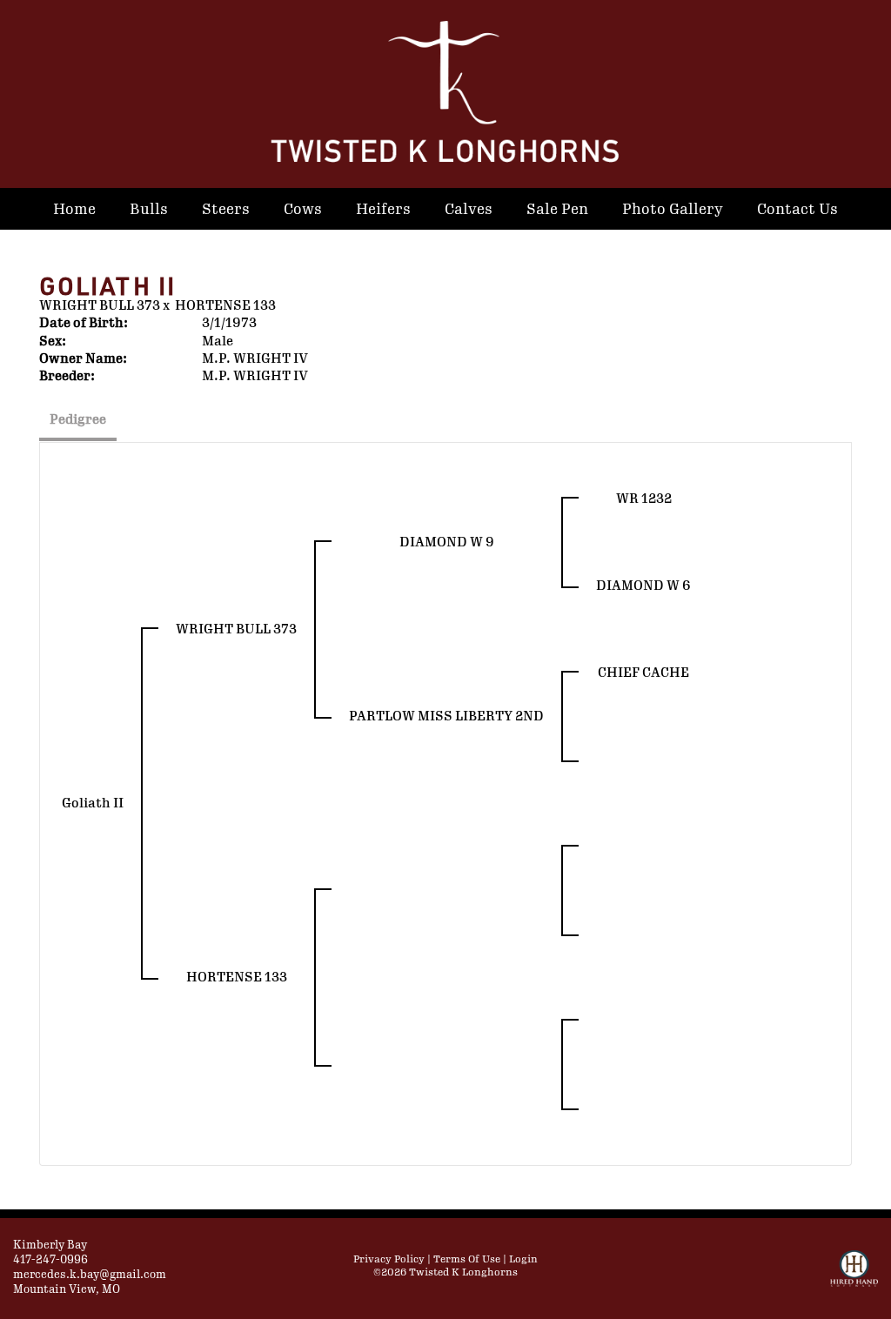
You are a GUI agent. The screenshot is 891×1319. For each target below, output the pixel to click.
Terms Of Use (466, 1259)
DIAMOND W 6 (643, 586)
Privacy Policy (389, 1259)
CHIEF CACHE (643, 673)
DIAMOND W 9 (446, 542)
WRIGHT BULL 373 (99, 305)
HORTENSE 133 (225, 305)
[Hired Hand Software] (854, 1276)
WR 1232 (644, 499)
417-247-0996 (50, 1260)
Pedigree (78, 419)
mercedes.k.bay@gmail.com (89, 1275)
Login (523, 1259)
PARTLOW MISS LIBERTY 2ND (446, 716)
